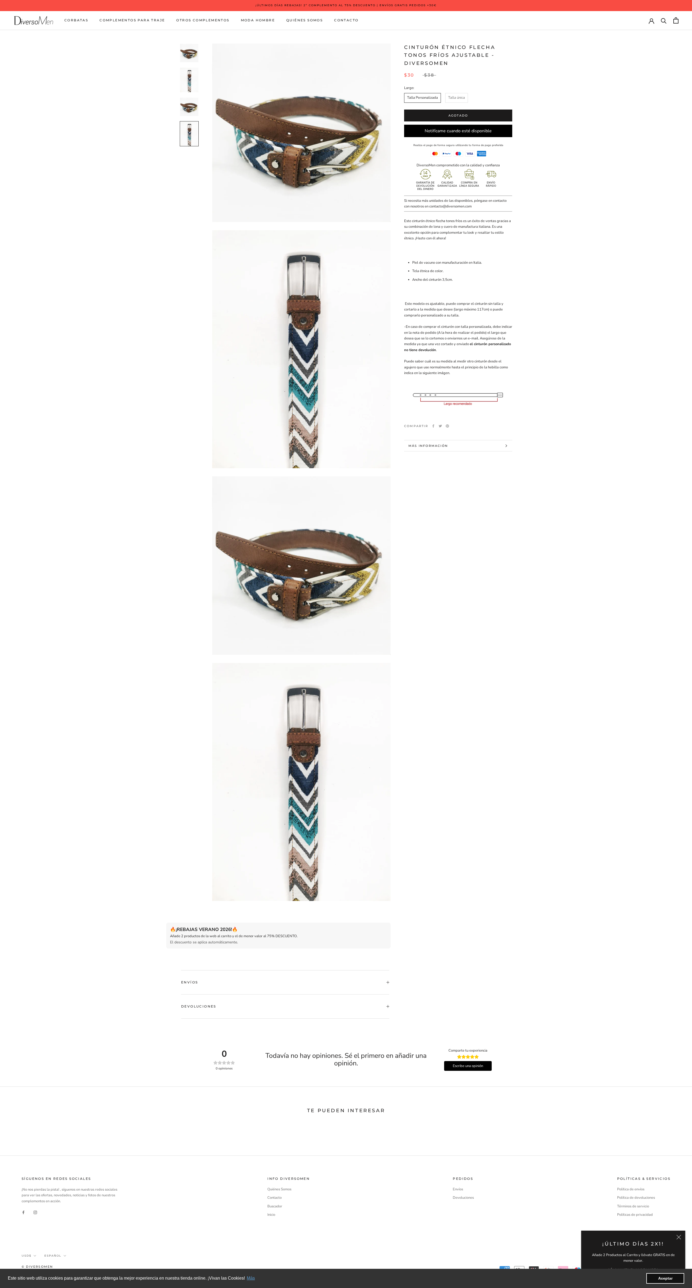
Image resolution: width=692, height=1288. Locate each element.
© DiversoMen (37, 1267)
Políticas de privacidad (635, 1214)
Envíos (189, 982)
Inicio (271, 1214)
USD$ (26, 1255)
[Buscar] (664, 20)
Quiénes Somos (304, 20)
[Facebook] (433, 426)
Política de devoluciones (636, 1197)
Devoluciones (198, 1006)
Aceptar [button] (665, 1278)
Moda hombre (258, 20)
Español (52, 1255)
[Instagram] (35, 1212)
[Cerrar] (678, 1237)
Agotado (458, 115)
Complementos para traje (132, 20)
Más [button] (251, 1278)
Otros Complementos (202, 20)
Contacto (346, 20)
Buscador (274, 1206)
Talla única (456, 97)
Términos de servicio (633, 1206)
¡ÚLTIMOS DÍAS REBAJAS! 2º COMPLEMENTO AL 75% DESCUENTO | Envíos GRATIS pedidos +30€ (346, 5)
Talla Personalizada (422, 97)
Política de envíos (630, 1189)
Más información (428, 446)
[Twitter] (440, 426)
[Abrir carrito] (675, 20)
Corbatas (76, 20)
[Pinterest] (447, 426)
